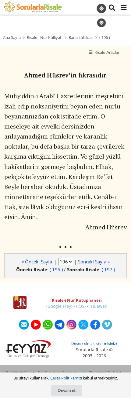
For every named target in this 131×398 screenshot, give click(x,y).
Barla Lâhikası (81, 37)
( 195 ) (56, 269)
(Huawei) (98, 306)
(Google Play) (59, 306)
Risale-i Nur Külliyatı (44, 37)
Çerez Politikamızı (66, 378)
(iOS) (81, 306)
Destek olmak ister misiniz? (94, 343)
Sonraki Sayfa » (94, 262)
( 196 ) (104, 37)
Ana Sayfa (12, 37)
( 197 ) (108, 269)
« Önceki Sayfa (37, 262)
